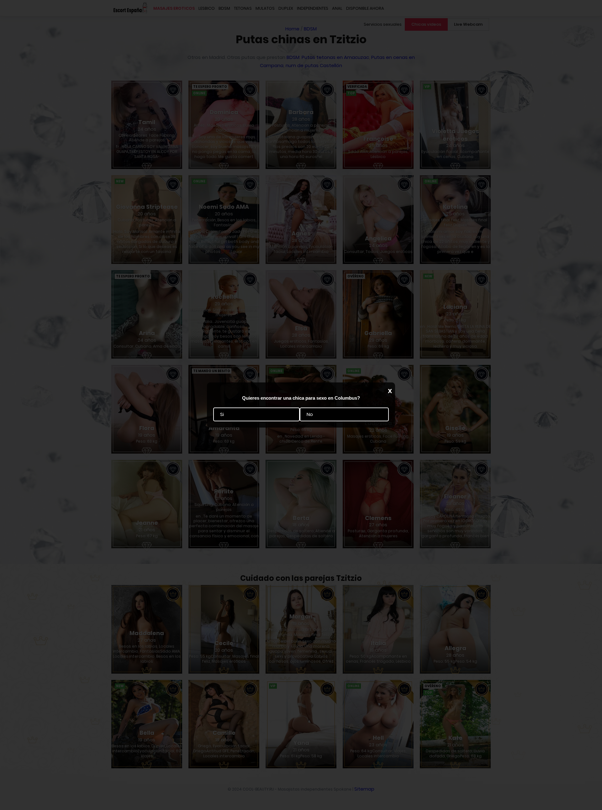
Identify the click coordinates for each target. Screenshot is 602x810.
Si (222, 414)
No (310, 414)
